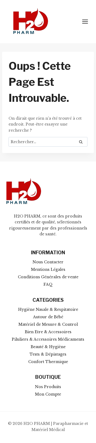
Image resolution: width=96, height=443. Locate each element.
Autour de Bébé (48, 317)
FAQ (48, 284)
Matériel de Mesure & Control (48, 324)
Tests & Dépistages (48, 354)
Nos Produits (48, 386)
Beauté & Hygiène (48, 346)
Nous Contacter (48, 262)
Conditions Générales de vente (48, 277)
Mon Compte (48, 394)
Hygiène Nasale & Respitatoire (48, 309)
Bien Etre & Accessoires (48, 331)
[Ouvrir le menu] (87, 21)
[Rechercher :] (48, 141)
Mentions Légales (48, 269)
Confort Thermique (48, 361)
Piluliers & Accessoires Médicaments (48, 339)
